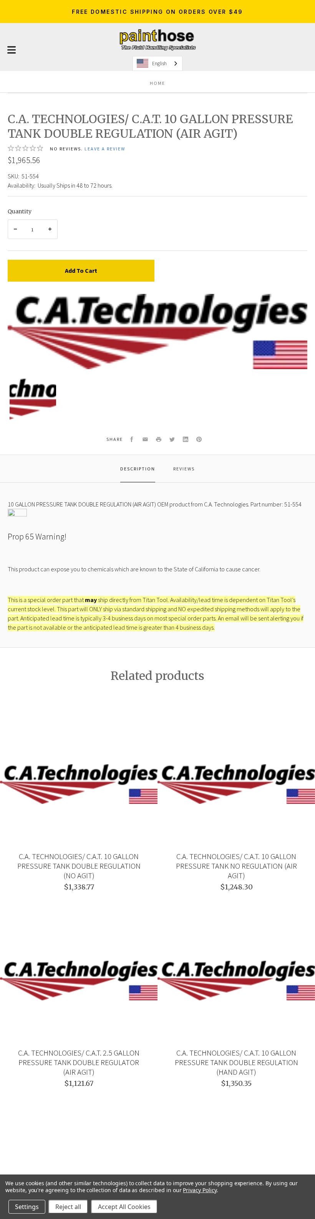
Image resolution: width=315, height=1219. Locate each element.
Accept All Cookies (124, 1207)
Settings (27, 1207)
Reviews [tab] (184, 469)
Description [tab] (137, 469)
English (159, 63)
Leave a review (105, 149)
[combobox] (157, 63)
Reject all (68, 1207)
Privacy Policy (199, 1190)
